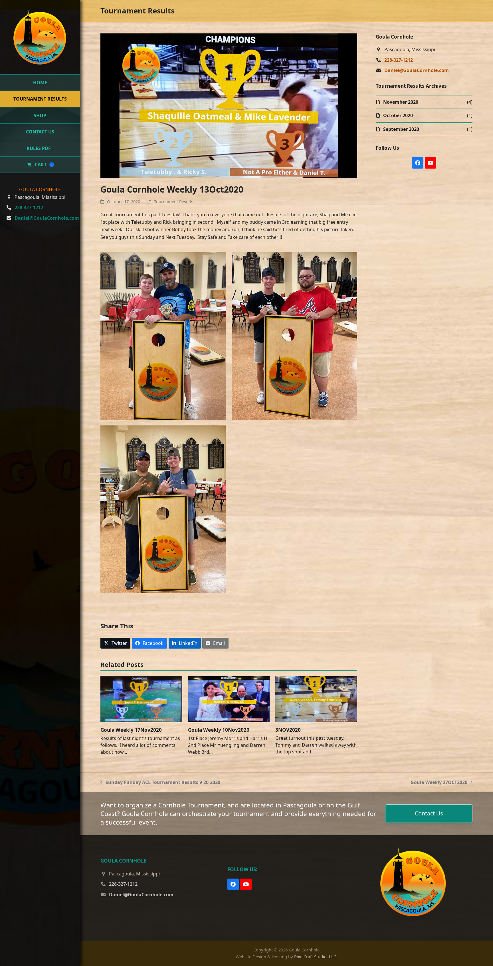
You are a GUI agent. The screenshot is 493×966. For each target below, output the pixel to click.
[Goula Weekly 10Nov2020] (229, 699)
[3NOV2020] (316, 699)
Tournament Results (173, 201)
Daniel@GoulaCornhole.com (47, 218)
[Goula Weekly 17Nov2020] (141, 699)
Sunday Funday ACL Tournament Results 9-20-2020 (160, 782)
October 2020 (398, 115)
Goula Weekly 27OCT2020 (439, 782)
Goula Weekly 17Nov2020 (131, 730)
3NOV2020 (288, 730)
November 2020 (400, 102)
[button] (115, 643)
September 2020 (401, 129)
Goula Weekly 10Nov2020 (218, 730)
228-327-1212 (29, 207)
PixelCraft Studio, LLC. (315, 956)
